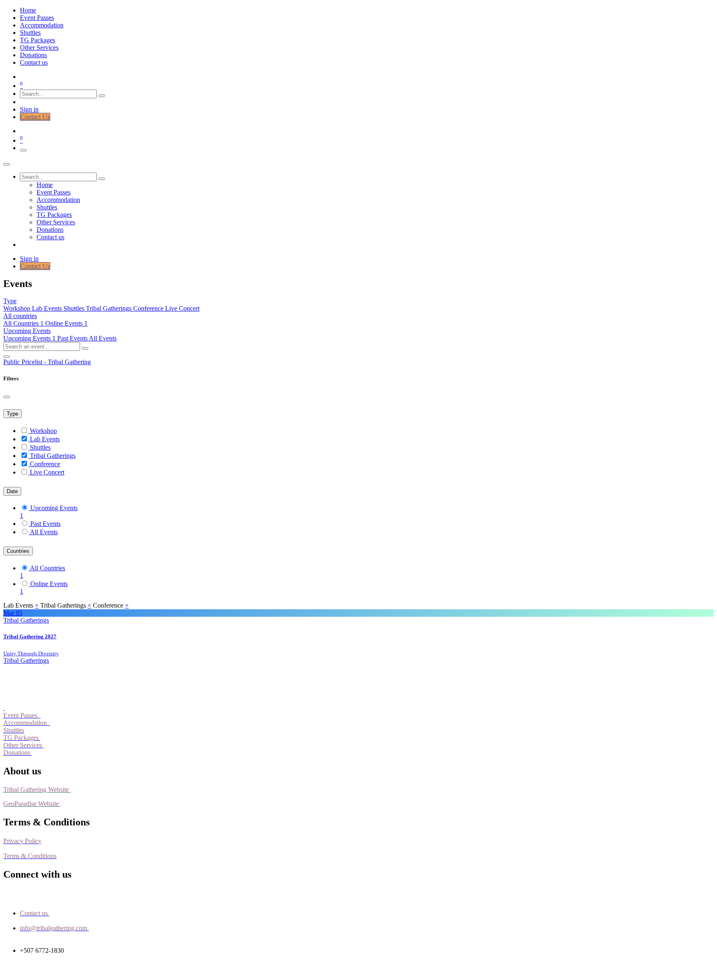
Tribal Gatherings (109, 308)
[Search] (101, 96)
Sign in (29, 109)
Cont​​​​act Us (35, 116)
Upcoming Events (29, 338)
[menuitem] (28, 10)
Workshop (17, 308)
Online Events (49, 583)
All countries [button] (20, 315)
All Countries (23, 323)
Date (12, 491)
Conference (149, 308)
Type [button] (10, 300)
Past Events (73, 338)
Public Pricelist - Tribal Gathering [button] (47, 361)
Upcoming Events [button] (27, 330)
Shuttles (74, 308)
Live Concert (182, 308)
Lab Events (47, 308)
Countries (18, 551)
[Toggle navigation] (23, 150)
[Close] (6, 164)
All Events (103, 338)
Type (12, 414)
